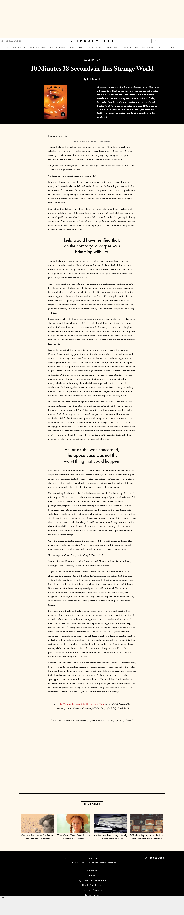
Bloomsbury (95, 720)
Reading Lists (111, 47)
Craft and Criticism (16, 47)
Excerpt (120, 720)
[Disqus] (92, 753)
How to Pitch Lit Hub (92, 885)
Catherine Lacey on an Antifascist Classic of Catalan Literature (37, 837)
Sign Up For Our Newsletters (92, 880)
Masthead (92, 870)
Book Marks (147, 47)
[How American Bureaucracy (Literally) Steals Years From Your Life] (110, 830)
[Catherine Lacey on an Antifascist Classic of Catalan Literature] (37, 830)
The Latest (92, 804)
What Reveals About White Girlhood (73, 837)
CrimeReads (162, 47)
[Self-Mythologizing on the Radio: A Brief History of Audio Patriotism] (146, 830)
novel (129, 720)
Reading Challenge (129, 47)
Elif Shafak (109, 720)
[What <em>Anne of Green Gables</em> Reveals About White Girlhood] (73, 830)
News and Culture (58, 47)
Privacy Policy (92, 894)
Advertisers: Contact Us (92, 890)
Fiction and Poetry (37, 47)
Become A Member (78, 47)
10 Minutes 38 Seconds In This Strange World (82, 704)
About (92, 875)
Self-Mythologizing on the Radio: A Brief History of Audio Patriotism (147, 837)
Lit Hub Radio (95, 47)
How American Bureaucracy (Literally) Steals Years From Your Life (110, 837)
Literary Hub (92, 41)
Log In (174, 47)
